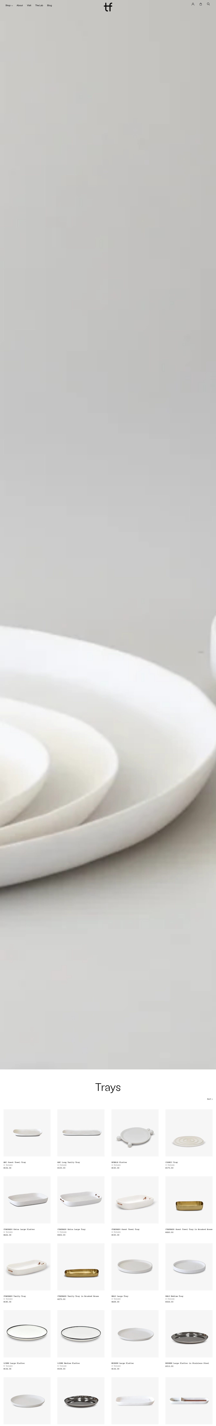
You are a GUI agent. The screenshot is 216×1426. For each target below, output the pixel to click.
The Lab (39, 5)
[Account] (193, 4)
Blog (49, 5)
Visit (29, 5)
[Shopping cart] (201, 4)
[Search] (208, 4)
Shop (8, 5)
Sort (210, 1099)
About (20, 5)
